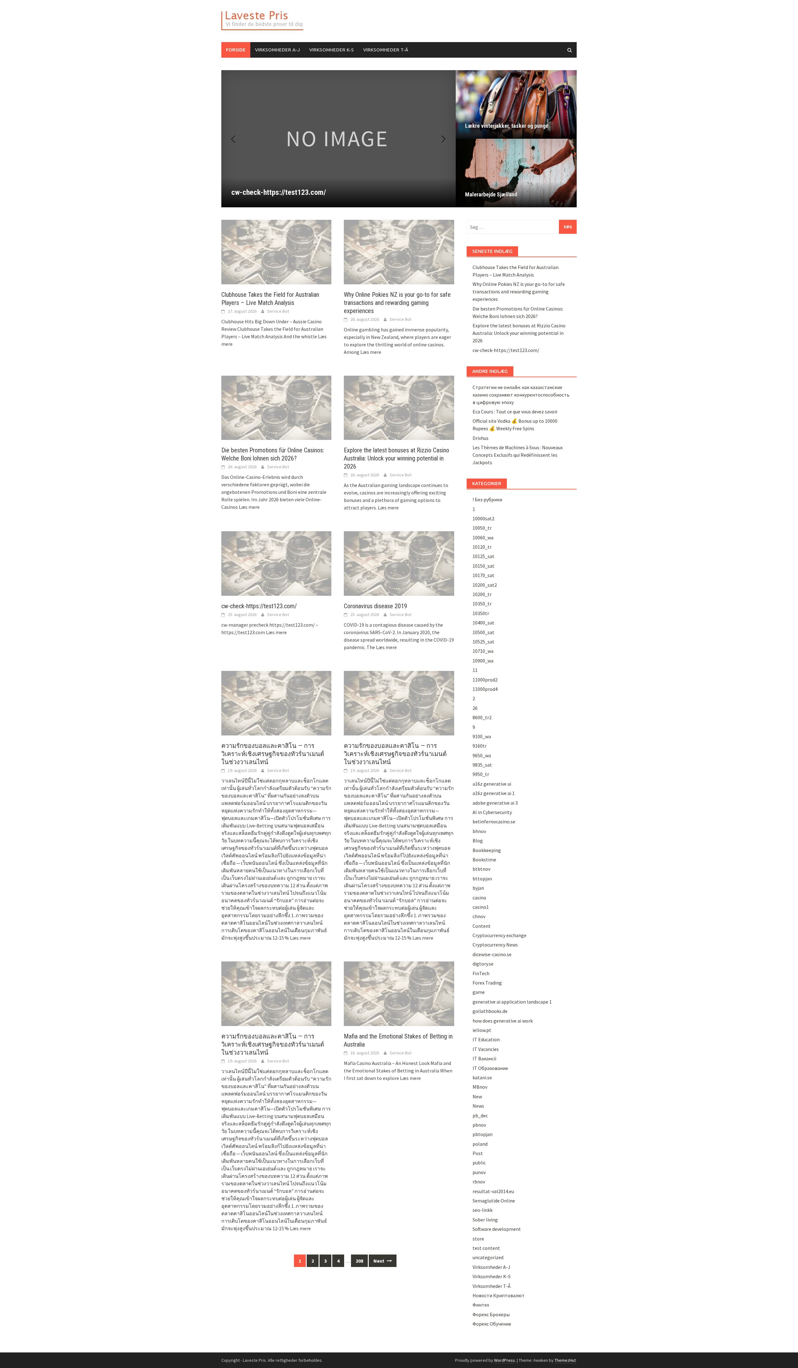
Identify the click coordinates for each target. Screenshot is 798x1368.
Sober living (485, 1219)
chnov (479, 916)
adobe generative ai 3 (495, 803)
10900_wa (483, 661)
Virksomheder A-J (277, 49)
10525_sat (483, 641)
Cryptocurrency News (495, 945)
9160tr (480, 746)
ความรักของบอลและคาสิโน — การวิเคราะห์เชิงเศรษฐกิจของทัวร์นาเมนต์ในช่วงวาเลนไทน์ (272, 754)
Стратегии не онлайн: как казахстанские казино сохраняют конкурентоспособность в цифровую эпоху (521, 394)
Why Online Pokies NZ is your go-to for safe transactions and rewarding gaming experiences (397, 303)
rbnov (479, 1181)
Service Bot (278, 311)
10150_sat (483, 566)
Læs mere (370, 352)
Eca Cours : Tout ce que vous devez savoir (515, 411)
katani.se (482, 1077)
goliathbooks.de (490, 1011)
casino (479, 897)
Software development (497, 1229)
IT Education (486, 1039)
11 (475, 670)
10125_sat (483, 556)
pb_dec (480, 1115)
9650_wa (482, 755)
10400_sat (483, 622)
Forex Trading (487, 983)
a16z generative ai (492, 784)
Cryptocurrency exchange (499, 935)
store (478, 1239)
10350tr (481, 613)
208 (359, 1261)
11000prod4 (485, 689)
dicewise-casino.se (492, 954)
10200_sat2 (485, 585)
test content (486, 1248)
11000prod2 (485, 680)
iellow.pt (482, 1030)
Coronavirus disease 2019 (375, 606)
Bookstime (484, 859)
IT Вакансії (485, 1058)
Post (478, 1153)
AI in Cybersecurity (492, 812)
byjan (478, 888)
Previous (237, 138)
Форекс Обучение (492, 1324)
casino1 (481, 907)
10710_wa (483, 651)
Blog (478, 840)
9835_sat (482, 765)
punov (479, 1172)
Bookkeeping (487, 850)
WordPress (504, 1360)
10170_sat (483, 575)
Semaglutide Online (494, 1200)
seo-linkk (483, 1210)
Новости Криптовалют (499, 1295)
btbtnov (481, 869)
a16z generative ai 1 (494, 793)
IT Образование (490, 1068)
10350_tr (482, 603)
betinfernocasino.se (494, 821)
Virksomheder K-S (331, 49)
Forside (236, 49)
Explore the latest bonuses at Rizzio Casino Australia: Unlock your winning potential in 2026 (396, 458)
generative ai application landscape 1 (512, 1002)
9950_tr (481, 774)
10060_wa (483, 537)
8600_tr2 (482, 717)
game (479, 992)
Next (440, 138)
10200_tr (482, 594)
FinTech (481, 973)
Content (482, 926)
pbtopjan (483, 1134)
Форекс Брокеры (491, 1314)
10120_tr (482, 547)
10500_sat (483, 632)
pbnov (479, 1125)
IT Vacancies (486, 1049)
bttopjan (482, 878)
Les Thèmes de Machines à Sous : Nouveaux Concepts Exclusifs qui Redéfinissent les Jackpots (518, 454)
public (479, 1162)
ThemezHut (565, 1360)
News (478, 1106)
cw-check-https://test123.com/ (259, 606)
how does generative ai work (503, 1021)
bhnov (479, 831)
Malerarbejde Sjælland (491, 194)
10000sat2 (483, 518)
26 (475, 708)
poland (480, 1144)
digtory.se (483, 964)
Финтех (481, 1305)
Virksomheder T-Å (385, 49)
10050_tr (482, 528)
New (477, 1096)
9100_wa (482, 736)
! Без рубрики (487, 499)
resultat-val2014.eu (493, 1191)
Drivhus (480, 438)
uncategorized (488, 1257)
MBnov (480, 1087)
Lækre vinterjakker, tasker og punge (506, 126)
